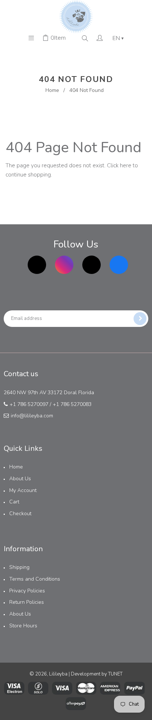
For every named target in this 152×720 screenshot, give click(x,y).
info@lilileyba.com (32, 415)
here (125, 165)
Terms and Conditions (34, 578)
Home (52, 90)
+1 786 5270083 (72, 404)
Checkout (20, 513)
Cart (14, 501)
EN (118, 38)
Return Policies (26, 602)
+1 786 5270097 (29, 404)
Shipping (19, 567)
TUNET (115, 674)
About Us (20, 478)
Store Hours (23, 625)
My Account (23, 490)
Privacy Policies (27, 590)
